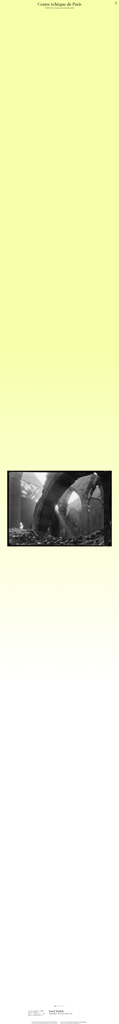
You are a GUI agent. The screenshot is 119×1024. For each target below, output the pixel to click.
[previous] (18, 506)
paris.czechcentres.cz (35, 1015)
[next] (101, 506)
